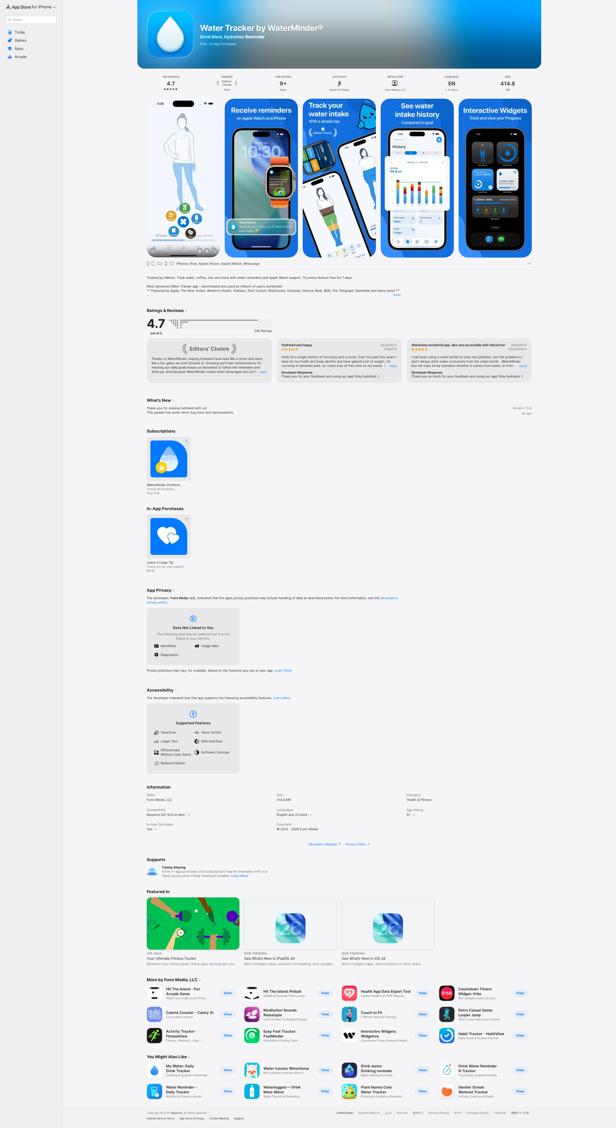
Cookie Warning (219, 1118)
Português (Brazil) (478, 1113)
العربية (388, 1113)
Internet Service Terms (160, 1118)
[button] (31, 32)
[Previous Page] (142, 178)
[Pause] (200, 251)
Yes (149, 829)
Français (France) (438, 1113)
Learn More (283, 670)
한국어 (458, 1113)
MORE (263, 372)
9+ (409, 815)
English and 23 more (292, 815)
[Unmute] (207, 251)
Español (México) (369, 1113)
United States (345, 1113)
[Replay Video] (152, 251)
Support (239, 1118)
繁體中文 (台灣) (520, 1113)
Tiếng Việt (500, 1113)
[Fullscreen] (214, 251)
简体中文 (418, 1113)
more (397, 295)
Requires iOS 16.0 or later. (166, 815)
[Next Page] (536, 178)
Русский (402, 1113)
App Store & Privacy (192, 1118)
